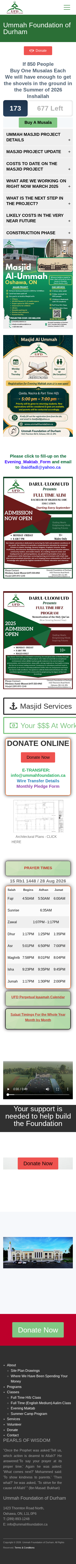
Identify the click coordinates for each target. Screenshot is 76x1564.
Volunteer (14, 1424)
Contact (13, 1435)
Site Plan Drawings (25, 1370)
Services (13, 1419)
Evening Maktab (23, 1408)
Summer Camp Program (29, 1414)
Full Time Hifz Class (26, 1397)
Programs (14, 1387)
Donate (41, 50)
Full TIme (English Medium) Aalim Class (41, 1403)
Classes (13, 1392)
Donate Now (38, 757)
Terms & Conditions (25, 1547)
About (11, 1365)
